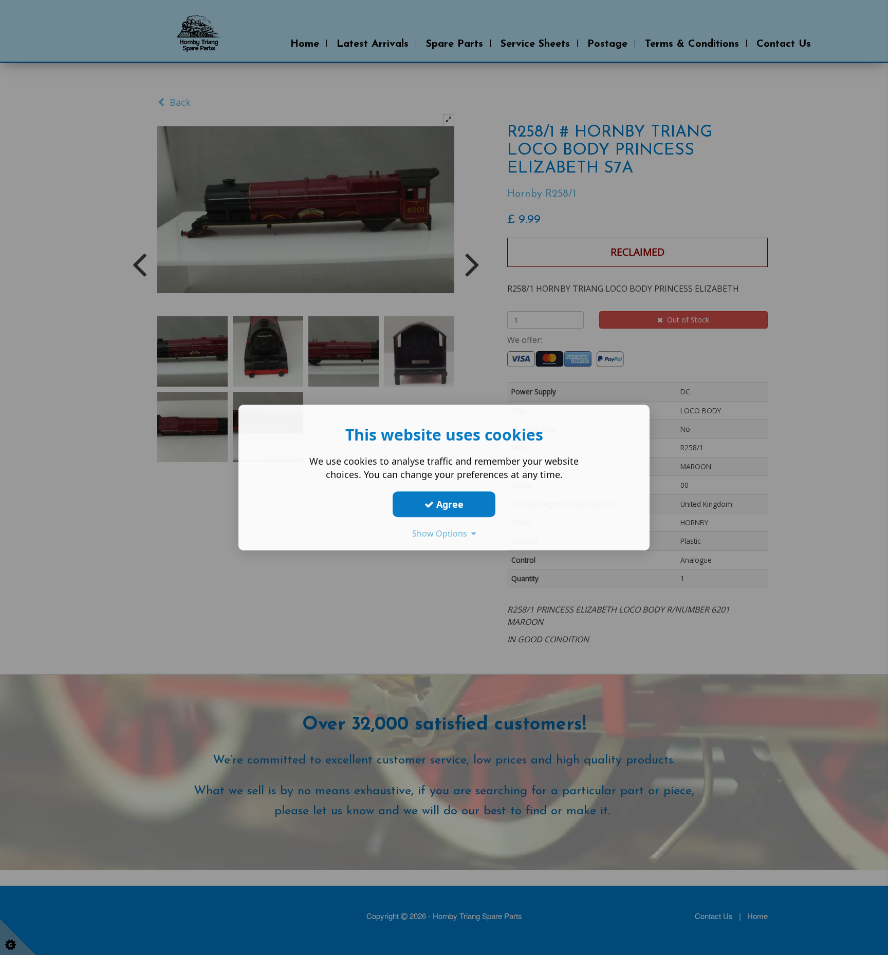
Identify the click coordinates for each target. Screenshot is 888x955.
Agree (449, 504)
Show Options (441, 533)
